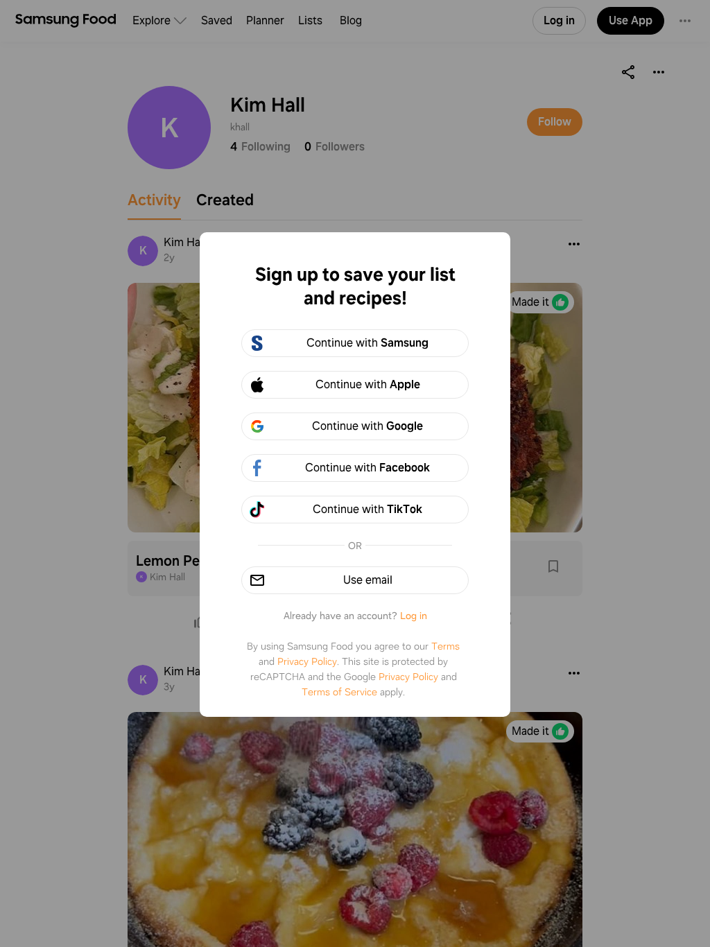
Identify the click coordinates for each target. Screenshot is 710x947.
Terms (445, 646)
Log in (413, 615)
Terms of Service (339, 692)
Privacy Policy (307, 661)
